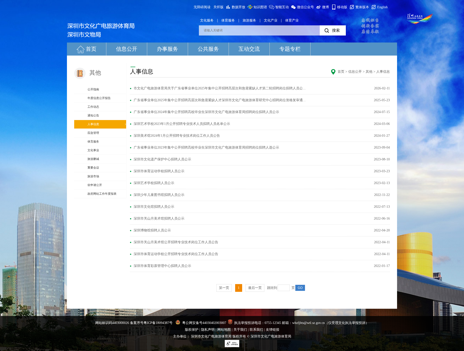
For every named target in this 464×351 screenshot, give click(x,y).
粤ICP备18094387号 (158, 323)
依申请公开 (94, 185)
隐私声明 (208, 329)
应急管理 (93, 133)
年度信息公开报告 (99, 98)
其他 (369, 71)
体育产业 (292, 20)
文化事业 (93, 150)
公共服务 (208, 49)
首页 (91, 49)
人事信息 (93, 124)
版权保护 (191, 329)
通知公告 (93, 115)
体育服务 (228, 20)
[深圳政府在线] (420, 18)
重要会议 (93, 167)
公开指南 (93, 89)
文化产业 (270, 20)
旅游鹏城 (93, 159)
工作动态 (93, 106)
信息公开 (126, 49)
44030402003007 (214, 323)
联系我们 (256, 329)
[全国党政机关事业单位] (230, 323)
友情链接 (272, 329)
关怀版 (218, 7)
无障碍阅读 (202, 7)
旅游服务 (249, 20)
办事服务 (167, 49)
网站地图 (224, 329)
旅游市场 (93, 176)
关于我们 (240, 329)
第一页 (224, 288)
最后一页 (255, 288)
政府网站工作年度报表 (101, 193)
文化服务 (207, 20)
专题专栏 (290, 49)
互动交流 (249, 49)
